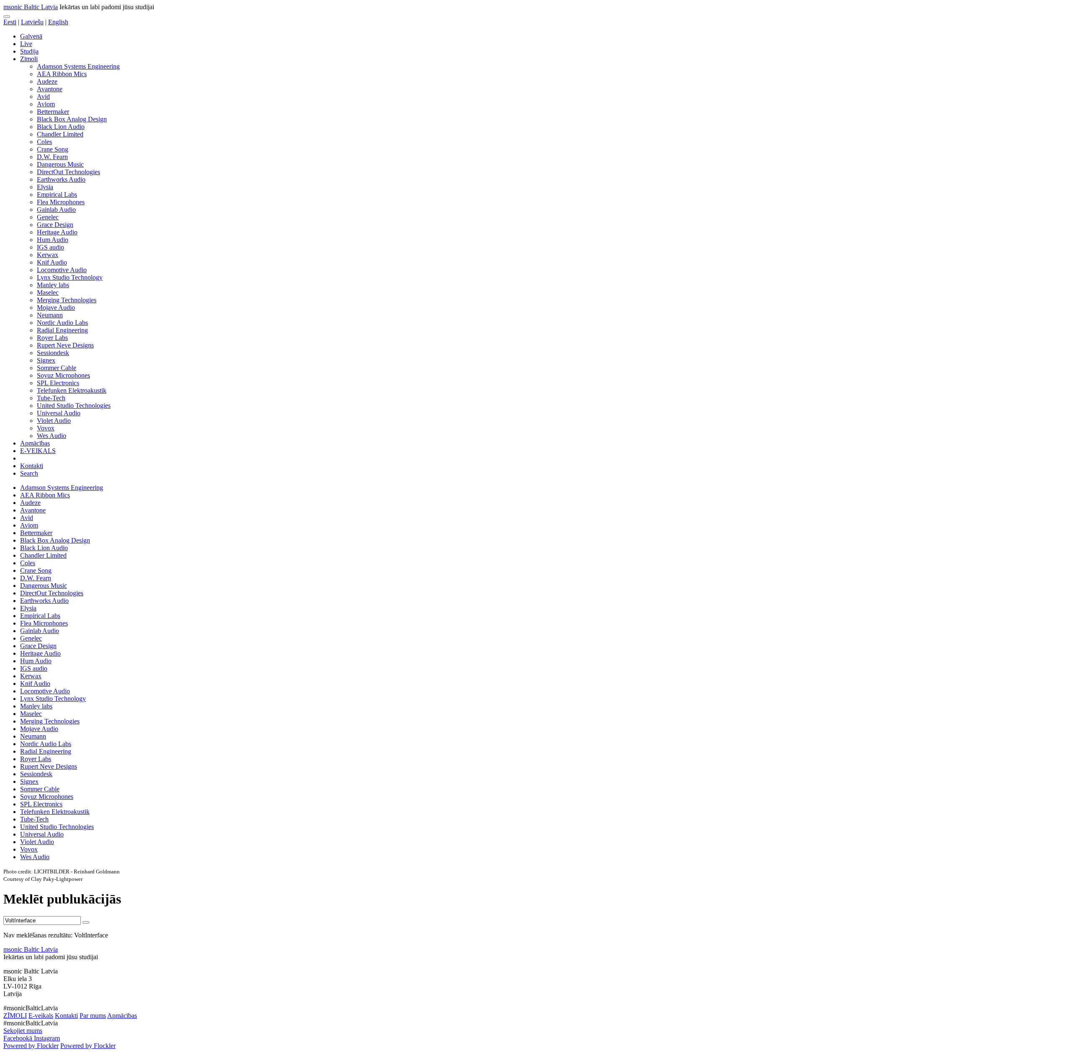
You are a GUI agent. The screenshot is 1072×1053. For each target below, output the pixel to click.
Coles (44, 141)
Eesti (9, 22)
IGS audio (50, 247)
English (58, 22)
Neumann (50, 315)
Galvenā (31, 36)
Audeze (47, 81)
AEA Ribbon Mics (62, 73)
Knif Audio (52, 262)
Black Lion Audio (61, 126)
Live (26, 43)
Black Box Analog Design (72, 119)
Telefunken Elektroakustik (71, 390)
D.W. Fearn (52, 156)
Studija (29, 51)
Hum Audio (52, 239)
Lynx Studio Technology (70, 277)
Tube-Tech (51, 398)
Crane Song (52, 149)
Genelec (48, 217)
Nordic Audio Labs (62, 322)
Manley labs (53, 284)
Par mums (93, 1015)
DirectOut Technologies (68, 171)
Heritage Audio (57, 232)
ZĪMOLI (15, 1015)
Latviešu (32, 22)
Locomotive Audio (62, 269)
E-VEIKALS (38, 450)
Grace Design (55, 224)
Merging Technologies (66, 300)
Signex (46, 360)
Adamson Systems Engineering (78, 66)
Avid (43, 96)
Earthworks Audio (61, 179)
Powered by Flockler (31, 1045)
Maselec (48, 292)
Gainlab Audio (56, 209)
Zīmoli (29, 58)
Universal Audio (58, 413)
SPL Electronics (58, 382)
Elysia (45, 187)
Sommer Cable (56, 367)
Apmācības (35, 443)
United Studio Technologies (74, 405)
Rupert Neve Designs (65, 345)
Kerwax (47, 254)
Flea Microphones (61, 202)
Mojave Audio (56, 307)
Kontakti (31, 465)
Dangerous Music (60, 164)
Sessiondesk (53, 352)
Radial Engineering (62, 330)
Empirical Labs (57, 194)
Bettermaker (53, 111)
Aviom (46, 104)
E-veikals (40, 1015)
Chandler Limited (60, 134)
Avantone (49, 89)
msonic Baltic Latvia (30, 6)
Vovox (45, 428)
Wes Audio (51, 435)
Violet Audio (54, 420)
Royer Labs (52, 337)
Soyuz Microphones (63, 375)
